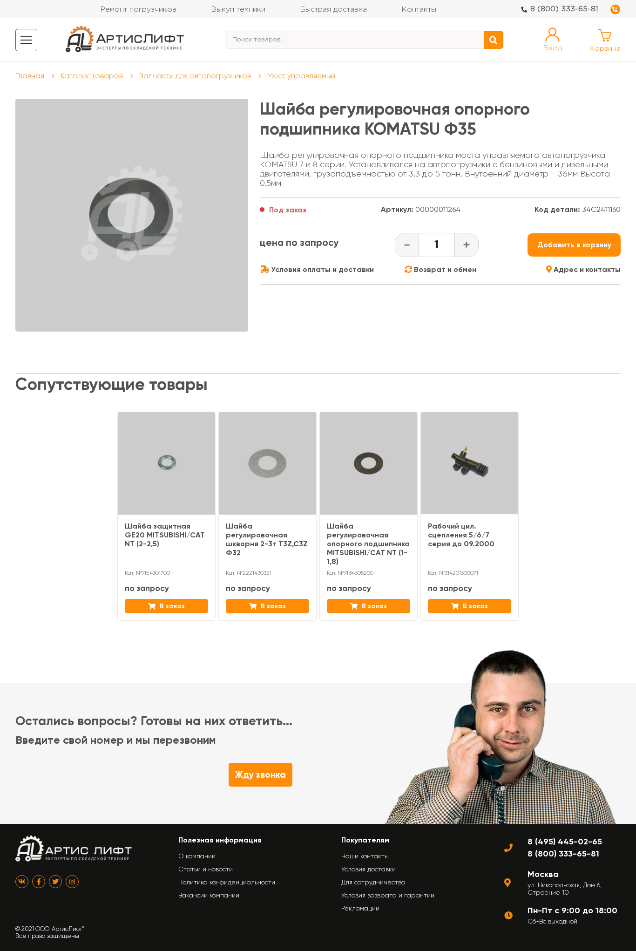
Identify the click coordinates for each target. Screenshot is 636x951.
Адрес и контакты (586, 269)
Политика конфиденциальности (226, 882)
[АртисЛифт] (125, 39)
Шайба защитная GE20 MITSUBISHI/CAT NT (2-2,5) (165, 535)
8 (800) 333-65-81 (564, 9)
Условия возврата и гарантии (387, 895)
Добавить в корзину (574, 244)
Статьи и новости (205, 869)
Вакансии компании (208, 895)
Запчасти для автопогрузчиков (195, 75)
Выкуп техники (238, 9)
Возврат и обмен (444, 269)
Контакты (418, 9)
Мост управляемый (301, 75)
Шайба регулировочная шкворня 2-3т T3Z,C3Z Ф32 (267, 539)
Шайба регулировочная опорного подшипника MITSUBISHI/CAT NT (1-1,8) (368, 544)
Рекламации (360, 908)
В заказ (171, 606)
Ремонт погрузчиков (138, 9)
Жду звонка (260, 774)
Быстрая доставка (333, 9)
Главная (29, 75)
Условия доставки (368, 869)
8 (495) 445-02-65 (565, 841)
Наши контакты (365, 856)
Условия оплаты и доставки (321, 269)
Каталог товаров (92, 75)
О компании (197, 856)
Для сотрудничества (373, 882)
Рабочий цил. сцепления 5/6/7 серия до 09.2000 (461, 535)
